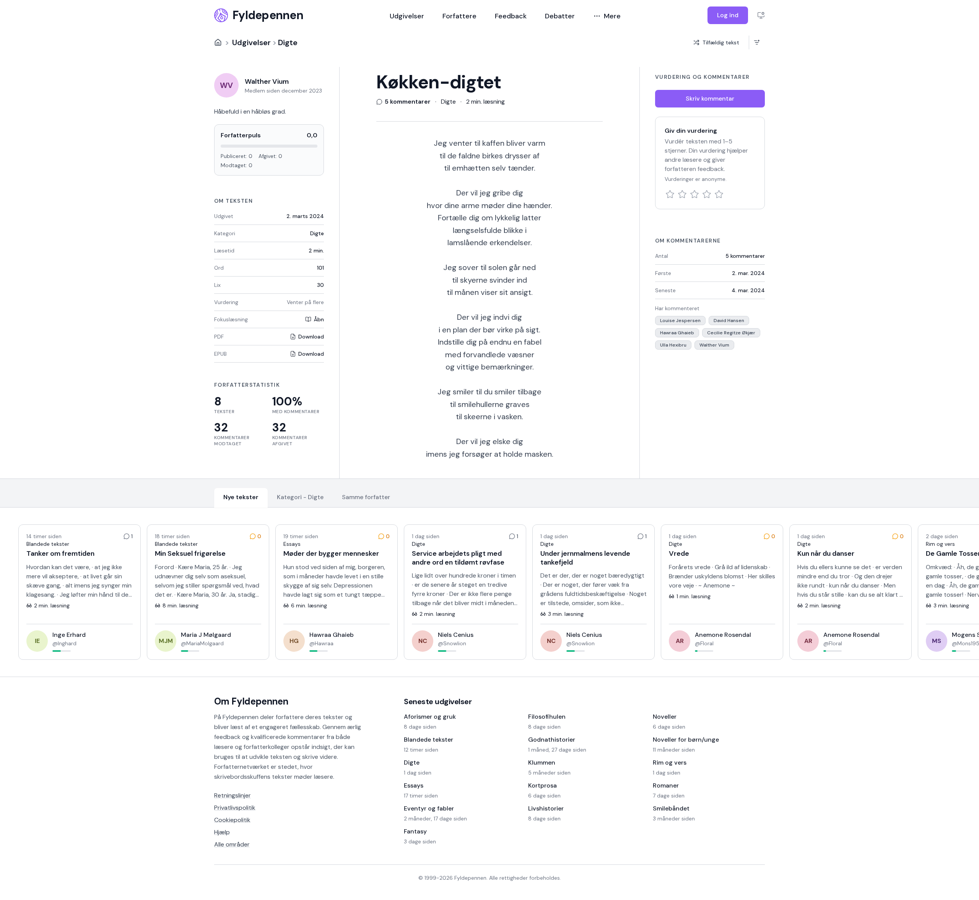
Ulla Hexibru (673, 345)
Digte (288, 42)
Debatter (560, 16)
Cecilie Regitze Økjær (731, 333)
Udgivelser (407, 16)
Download (311, 336)
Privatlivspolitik (234, 808)
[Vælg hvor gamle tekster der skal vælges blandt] (756, 42)
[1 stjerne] (670, 194)
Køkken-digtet (438, 82)
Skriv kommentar (710, 98)
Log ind (727, 15)
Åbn (319, 319)
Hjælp (222, 832)
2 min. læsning (485, 102)
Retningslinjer (232, 795)
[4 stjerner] (706, 194)
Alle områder (232, 844)
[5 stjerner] (719, 194)
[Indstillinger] (761, 15)
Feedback (511, 16)
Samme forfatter (366, 497)
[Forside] (218, 42)
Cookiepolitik (232, 820)
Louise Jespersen (680, 320)
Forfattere (459, 16)
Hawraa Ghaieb (677, 333)
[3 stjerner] (694, 194)
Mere (612, 16)
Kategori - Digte (300, 497)
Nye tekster (241, 497)
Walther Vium (714, 345)
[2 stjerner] (682, 194)
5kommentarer (745, 255)
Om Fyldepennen (251, 701)
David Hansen (729, 320)
